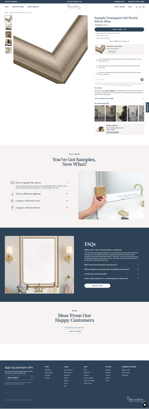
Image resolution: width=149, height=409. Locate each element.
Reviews (66, 378)
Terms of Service (27, 400)
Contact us (87, 372)
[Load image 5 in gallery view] (8, 50)
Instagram (108, 370)
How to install (67, 372)
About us (66, 380)
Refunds (86, 375)
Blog (65, 386)
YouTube (107, 375)
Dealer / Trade (126, 370)
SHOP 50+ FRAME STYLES (74, 1)
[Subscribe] (31, 378)
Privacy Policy (18, 400)
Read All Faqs (97, 285)
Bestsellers (48, 370)
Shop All (47, 378)
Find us (66, 383)
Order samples (49, 372)
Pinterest (107, 378)
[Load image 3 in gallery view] (8, 34)
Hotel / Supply (126, 372)
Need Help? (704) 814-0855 (136, 1)
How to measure (68, 370)
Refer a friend (87, 383)
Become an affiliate (89, 380)
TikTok (107, 380)
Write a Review (76, 332)
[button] (136, 7)
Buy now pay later (89, 378)
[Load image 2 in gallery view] (8, 26)
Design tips (67, 375)
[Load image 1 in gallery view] (8, 18)
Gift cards (47, 375)
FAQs (85, 370)
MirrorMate (11, 400)
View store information (103, 38)
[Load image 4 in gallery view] (8, 42)
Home (6, 12)
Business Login (119, 1)
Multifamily (125, 375)
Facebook (108, 372)
